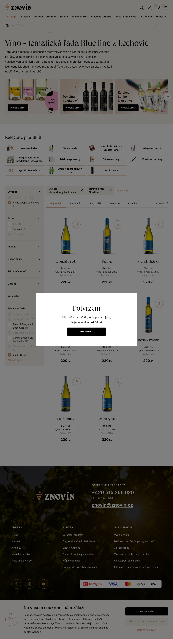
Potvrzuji (86, 331)
